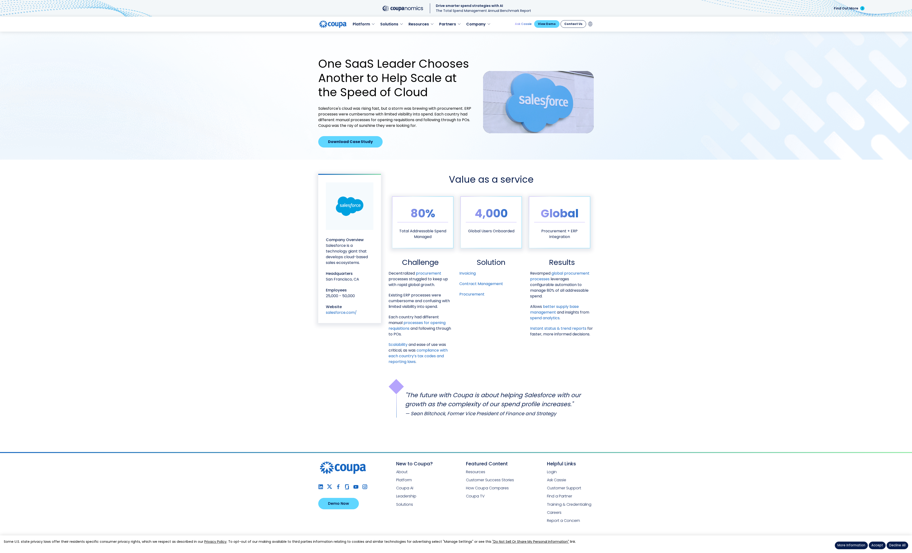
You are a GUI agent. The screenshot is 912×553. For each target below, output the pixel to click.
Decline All (897, 545)
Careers (554, 512)
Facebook (338, 486)
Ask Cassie (523, 24)
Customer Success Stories (490, 480)
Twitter (329, 486)
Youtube (355, 486)
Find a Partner (559, 496)
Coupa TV (475, 496)
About (402, 472)
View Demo (547, 24)
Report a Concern (563, 520)
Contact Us (573, 24)
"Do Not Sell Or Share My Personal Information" (530, 541)
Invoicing (467, 273)
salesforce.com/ (341, 312)
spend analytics (545, 318)
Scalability (398, 344)
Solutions (404, 504)
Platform (404, 480)
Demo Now (338, 503)
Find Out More (846, 8)
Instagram (364, 486)
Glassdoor (347, 486)
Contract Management (481, 283)
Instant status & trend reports (558, 328)
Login (552, 472)
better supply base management (554, 309)
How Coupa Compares (487, 488)
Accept (877, 545)
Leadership (406, 496)
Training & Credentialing (569, 504)
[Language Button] (590, 24)
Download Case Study (350, 141)
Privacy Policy (215, 541)
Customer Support (564, 488)
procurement (428, 273)
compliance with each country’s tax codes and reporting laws (418, 356)
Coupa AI (404, 488)
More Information (851, 545)
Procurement (471, 294)
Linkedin (320, 486)
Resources (475, 472)
